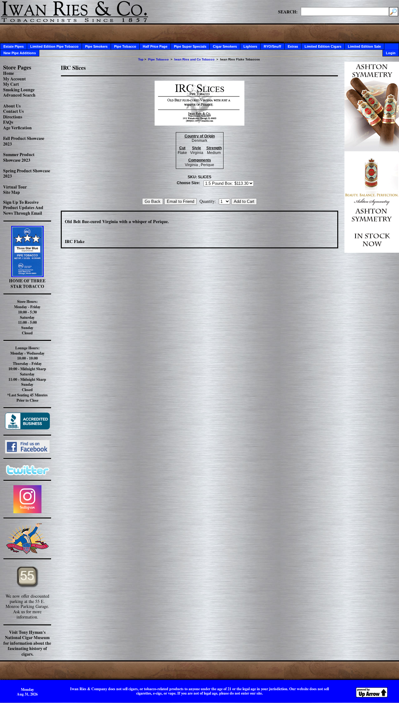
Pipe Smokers (96, 46)
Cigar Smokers (225, 46)
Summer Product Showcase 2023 (19, 157)
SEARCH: (288, 11)
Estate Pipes (13, 46)
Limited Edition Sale (364, 46)
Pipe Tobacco (125, 46)
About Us (12, 106)
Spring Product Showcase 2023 (26, 173)
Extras (293, 46)
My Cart (11, 84)
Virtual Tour (15, 187)
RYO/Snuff (272, 46)
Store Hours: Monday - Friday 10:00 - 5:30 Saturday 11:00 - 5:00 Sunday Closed (27, 317)
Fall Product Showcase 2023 (23, 141)
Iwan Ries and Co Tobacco (194, 59)
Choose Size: (188, 183)
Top (140, 59)
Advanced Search (19, 95)
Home (8, 73)
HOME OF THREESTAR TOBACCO (27, 283)
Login (391, 53)
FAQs (8, 122)
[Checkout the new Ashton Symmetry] (371, 251)
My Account (14, 79)
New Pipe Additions (19, 53)
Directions (12, 117)
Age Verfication (17, 128)
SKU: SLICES (199, 177)
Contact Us (13, 111)
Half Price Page (155, 46)
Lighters (250, 46)
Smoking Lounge (19, 90)
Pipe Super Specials (190, 46)
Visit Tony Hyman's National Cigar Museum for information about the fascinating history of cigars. (27, 643)
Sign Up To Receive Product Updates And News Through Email (23, 207)
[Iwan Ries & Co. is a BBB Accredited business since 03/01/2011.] (27, 428)
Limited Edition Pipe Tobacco (54, 46)
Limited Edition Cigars (323, 46)
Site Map (11, 192)
